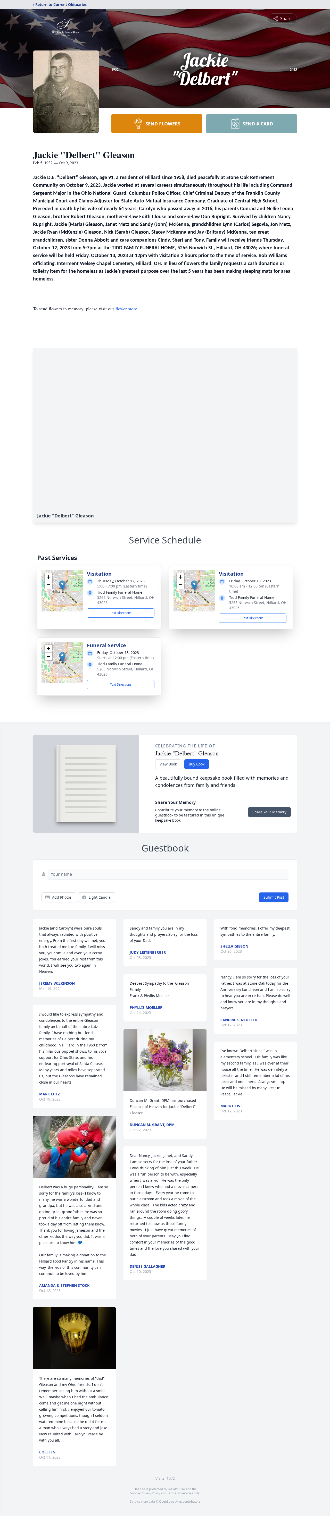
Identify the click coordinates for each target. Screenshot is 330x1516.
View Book (168, 764)
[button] (62, 585)
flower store (126, 308)
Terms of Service (179, 1493)
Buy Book (196, 764)
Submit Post (273, 897)
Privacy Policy (150, 1493)
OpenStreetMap (170, 1501)
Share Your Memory (269, 812)
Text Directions (120, 613)
